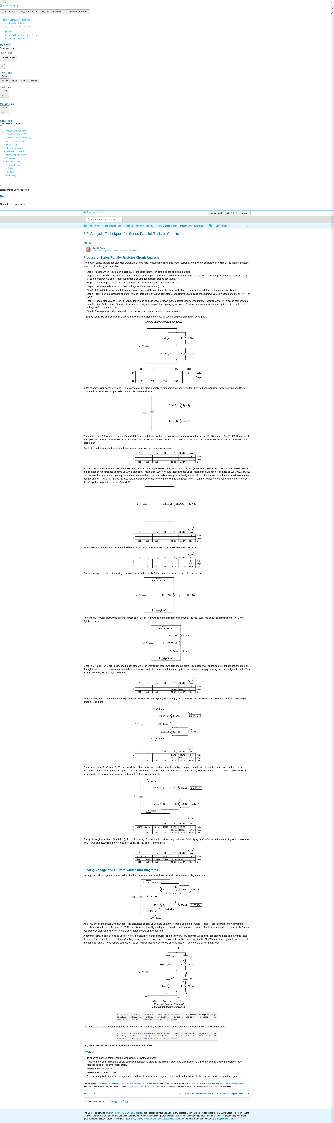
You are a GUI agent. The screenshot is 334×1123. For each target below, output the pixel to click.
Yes (115, 1102)
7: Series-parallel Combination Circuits (231, 226)
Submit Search (9, 57)
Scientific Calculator (15, 151)
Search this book (8, 48)
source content (170, 1086)
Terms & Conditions (152, 1119)
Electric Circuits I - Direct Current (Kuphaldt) (183, 226)
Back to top (88, 1093)
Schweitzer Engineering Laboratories (108, 251)
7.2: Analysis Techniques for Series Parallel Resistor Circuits (122, 1083)
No (126, 1102)
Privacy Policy (135, 1119)
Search (88, 220)
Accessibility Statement (173, 1119)
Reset (4, 76)
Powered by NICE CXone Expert (124, 1113)
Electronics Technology (142, 226)
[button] (10, 172)
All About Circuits (133, 251)
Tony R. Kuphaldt (100, 248)
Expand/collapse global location (248, 225)
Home (96, 226)
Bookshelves (115, 226)
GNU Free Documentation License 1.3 (229, 1083)
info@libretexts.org (225, 1119)
